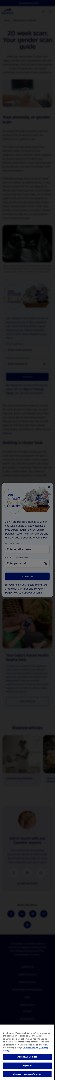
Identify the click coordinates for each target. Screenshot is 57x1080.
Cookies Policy (30, 1048)
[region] (27, 1052)
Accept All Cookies (27, 1057)
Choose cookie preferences (27, 1074)
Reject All (27, 1065)
